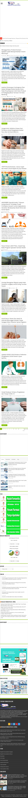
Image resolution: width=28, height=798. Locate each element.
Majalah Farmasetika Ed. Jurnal (8, 602)
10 (13, 429)
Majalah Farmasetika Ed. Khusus (6, 753)
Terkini (2, 459)
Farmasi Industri (17, 55)
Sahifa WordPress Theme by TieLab (19, 796)
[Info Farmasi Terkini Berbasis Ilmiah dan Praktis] (14, 3)
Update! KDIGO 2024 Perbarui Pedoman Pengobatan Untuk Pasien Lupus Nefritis (13, 356)
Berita (9, 55)
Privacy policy (7, 794)
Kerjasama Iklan (19, 794)
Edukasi (12, 55)
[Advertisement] (14, 22)
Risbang (17, 170)
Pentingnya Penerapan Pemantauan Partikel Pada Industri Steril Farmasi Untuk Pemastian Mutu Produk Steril (17, 475)
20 (15, 429)
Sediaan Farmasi (14, 212)
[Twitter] (14, 724)
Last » (24, 430)
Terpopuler (8, 459)
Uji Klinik (21, 170)
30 (18, 429)
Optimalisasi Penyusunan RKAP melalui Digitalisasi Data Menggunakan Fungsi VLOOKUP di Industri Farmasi (17, 787)
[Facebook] (12, 724)
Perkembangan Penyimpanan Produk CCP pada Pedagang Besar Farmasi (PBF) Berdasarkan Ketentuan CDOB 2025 (17, 463)
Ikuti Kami (2, 721)
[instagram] (19, 724)
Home (2, 40)
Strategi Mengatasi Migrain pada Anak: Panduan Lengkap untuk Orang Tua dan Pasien (13, 284)
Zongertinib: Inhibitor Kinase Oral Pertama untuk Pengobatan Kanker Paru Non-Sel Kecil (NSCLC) (12, 130)
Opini (21, 55)
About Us (2, 794)
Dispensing (6, 40)
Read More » (4, 82)
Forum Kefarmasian (4, 760)
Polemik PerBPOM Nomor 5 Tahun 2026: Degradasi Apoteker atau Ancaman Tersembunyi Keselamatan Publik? (17, 776)
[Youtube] (16, 724)
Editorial (10, 250)
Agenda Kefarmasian (4, 762)
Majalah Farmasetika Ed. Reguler (6, 751)
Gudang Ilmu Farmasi (4, 766)
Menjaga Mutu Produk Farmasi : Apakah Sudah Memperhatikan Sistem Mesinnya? (13, 51)
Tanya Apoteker (3, 764)
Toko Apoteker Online (4, 768)
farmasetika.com (8, 796)
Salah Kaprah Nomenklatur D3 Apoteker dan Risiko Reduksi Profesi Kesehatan (17, 781)
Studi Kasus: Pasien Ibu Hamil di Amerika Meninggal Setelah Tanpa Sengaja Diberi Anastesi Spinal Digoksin (13, 320)
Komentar (13, 459)
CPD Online (2, 758)
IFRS (20, 324)
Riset (20, 395)
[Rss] (9, 724)
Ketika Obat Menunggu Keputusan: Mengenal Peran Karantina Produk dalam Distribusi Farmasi (17, 469)
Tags (18, 459)
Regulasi (17, 250)
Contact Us (25, 794)
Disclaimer (13, 794)
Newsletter (2, 756)
